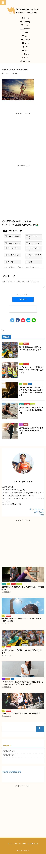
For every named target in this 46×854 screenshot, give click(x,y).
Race (26, 36)
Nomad (27, 40)
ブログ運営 (10, 262)
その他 (30, 262)
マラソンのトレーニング (35, 237)
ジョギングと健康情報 (13, 236)
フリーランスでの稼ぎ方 (35, 256)
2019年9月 (6, 755)
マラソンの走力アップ (13, 243)
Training (26, 29)
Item (26, 32)
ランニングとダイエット (35, 249)
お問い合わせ (39, 512)
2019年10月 (7, 751)
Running (26, 22)
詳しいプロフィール (37, 509)
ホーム (10, 844)
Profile (26, 57)
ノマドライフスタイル (13, 255)
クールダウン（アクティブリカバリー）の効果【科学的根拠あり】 (31, 410)
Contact (26, 61)
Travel (26, 54)
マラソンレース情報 (34, 243)
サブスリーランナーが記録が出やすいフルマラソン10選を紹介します (31, 369)
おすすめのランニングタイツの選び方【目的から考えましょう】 (31, 430)
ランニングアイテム (12, 248)
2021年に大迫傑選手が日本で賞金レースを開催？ (21, 713)
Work (26, 43)
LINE (42, 515)
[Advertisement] (23, 139)
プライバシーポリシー (23, 295)
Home (26, 18)
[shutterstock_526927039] (28, 320)
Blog (26, 50)
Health (26, 25)
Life (26, 47)
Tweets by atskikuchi (11, 772)
